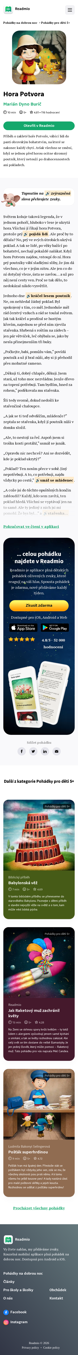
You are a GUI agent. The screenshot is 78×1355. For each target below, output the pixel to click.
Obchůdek (58, 1290)
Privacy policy (30, 1347)
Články (9, 1282)
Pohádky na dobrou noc (23, 1274)
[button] (70, 10)
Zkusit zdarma (39, 606)
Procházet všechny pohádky (39, 1207)
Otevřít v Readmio (39, 126)
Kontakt (56, 1298)
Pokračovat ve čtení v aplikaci (31, 526)
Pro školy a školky (18, 1290)
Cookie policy (51, 1347)
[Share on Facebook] (21, 751)
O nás (7, 1298)
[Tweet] (33, 751)
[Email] (56, 751)
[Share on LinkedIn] (45, 751)
